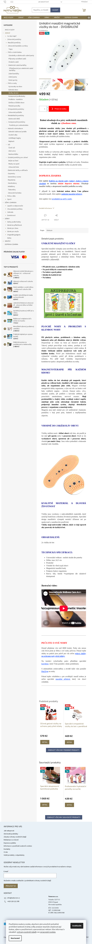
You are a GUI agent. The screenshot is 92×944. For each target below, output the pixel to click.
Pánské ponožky (14, 106)
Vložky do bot (13, 93)
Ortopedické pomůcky (16, 109)
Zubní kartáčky (14, 73)
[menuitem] (8, 17)
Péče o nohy (12, 83)
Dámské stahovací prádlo (18, 131)
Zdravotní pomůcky (14, 39)
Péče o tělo (11, 196)
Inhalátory (11, 186)
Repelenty (11, 180)
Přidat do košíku (60, 109)
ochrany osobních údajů (26, 932)
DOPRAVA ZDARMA (11, 244)
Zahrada (10, 212)
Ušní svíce (12, 151)
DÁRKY (7, 218)
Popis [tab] (42, 230)
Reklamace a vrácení (11, 840)
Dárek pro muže (13, 231)
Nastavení (15, 938)
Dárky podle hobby (14, 222)
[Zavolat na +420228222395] (7, 2)
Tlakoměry (12, 190)
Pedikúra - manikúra (16, 99)
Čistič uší (12, 148)
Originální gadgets (13, 235)
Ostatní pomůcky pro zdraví (18, 157)
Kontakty (7, 849)
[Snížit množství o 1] (47, 110)
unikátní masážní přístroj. (71, 194)
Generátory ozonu (14, 177)
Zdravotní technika (14, 193)
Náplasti (11, 141)
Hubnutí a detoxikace (15, 128)
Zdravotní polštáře (15, 112)
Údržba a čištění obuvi (16, 102)
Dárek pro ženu (12, 228)
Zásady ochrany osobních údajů (15, 837)
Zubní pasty (13, 77)
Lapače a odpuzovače (15, 206)
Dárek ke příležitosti (14, 225)
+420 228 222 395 (13, 901)
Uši (9, 144)
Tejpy (11, 49)
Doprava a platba (10, 843)
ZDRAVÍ (7, 33)
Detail (44, 805)
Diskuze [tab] (49, 230)
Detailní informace (45, 208)
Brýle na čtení (13, 161)
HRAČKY (8, 241)
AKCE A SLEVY (9, 30)
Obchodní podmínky (11, 834)
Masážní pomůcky (14, 42)
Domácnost (11, 215)
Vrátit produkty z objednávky (14, 855)
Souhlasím (76, 925)
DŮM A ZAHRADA (10, 202)
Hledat (55, 10)
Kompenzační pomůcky (17, 122)
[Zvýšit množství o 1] (47, 107)
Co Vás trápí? (12, 36)
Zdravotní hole (14, 167)
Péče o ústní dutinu (15, 52)
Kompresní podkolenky (17, 96)
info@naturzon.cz (13, 898)
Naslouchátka (13, 154)
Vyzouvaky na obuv (15, 86)
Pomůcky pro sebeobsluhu (18, 125)
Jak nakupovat (43, 2)
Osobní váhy (13, 135)
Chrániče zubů (14, 62)
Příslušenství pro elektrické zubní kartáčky (21, 69)
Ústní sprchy (13, 80)
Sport (9, 199)
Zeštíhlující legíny (15, 138)
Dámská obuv (13, 90)
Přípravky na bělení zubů (17, 59)
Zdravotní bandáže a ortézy (18, 46)
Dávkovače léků (14, 119)
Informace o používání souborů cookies (18, 846)
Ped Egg (44, 671)
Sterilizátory (12, 183)
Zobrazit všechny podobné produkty (63, 750)
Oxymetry (11, 173)
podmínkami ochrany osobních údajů (38, 880)
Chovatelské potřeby (15, 209)
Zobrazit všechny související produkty (63, 817)
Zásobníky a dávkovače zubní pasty (21, 55)
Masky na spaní (14, 164)
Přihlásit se (11, 886)
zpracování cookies (48, 932)
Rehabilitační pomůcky (16, 115)
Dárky (9, 238)
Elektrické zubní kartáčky (17, 65)
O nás (6, 852)
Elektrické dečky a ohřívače (18, 170)
